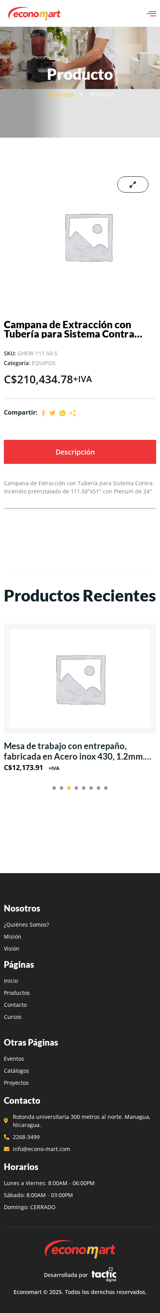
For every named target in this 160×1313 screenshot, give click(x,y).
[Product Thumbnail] (132, 184)
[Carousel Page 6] (91, 788)
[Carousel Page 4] (76, 788)
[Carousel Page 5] (83, 788)
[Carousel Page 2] (61, 788)
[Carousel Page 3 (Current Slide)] (69, 788)
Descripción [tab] (75, 452)
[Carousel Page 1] (54, 788)
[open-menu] (151, 13)
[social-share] (43, 412)
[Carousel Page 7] (98, 788)
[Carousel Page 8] (106, 788)
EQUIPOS (44, 363)
